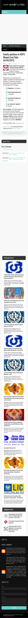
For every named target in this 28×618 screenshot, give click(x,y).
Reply (6, 63)
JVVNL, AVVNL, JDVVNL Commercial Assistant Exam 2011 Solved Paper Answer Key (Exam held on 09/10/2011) (14, 276)
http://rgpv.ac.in (19, 123)
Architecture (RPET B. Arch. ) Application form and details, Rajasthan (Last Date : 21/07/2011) (15, 528)
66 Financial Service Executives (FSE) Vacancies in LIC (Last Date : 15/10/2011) (13, 497)
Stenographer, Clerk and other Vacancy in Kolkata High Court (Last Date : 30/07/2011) (15, 515)
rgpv (21, 133)
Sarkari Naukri (7, 126)
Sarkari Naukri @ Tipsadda (17, 614)
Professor (17, 133)
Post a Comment (8, 149)
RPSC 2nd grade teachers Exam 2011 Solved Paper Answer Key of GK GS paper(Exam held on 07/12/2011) (14, 398)
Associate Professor (17, 132)
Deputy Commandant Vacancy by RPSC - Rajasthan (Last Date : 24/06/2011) (13, 159)
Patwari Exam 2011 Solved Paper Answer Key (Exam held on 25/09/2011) (14, 301)
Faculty (5, 133)
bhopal (23, 132)
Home (4, 46)
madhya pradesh (11, 133)
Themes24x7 (11, 615)
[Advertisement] (14, 30)
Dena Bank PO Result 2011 (10, 448)
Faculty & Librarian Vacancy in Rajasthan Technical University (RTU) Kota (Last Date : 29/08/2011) (14, 423)
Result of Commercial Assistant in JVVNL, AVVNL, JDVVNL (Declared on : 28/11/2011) (13, 349)
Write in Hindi (16, 128)
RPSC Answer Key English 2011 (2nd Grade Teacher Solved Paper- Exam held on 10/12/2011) (13, 471)
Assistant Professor (14, 46)
